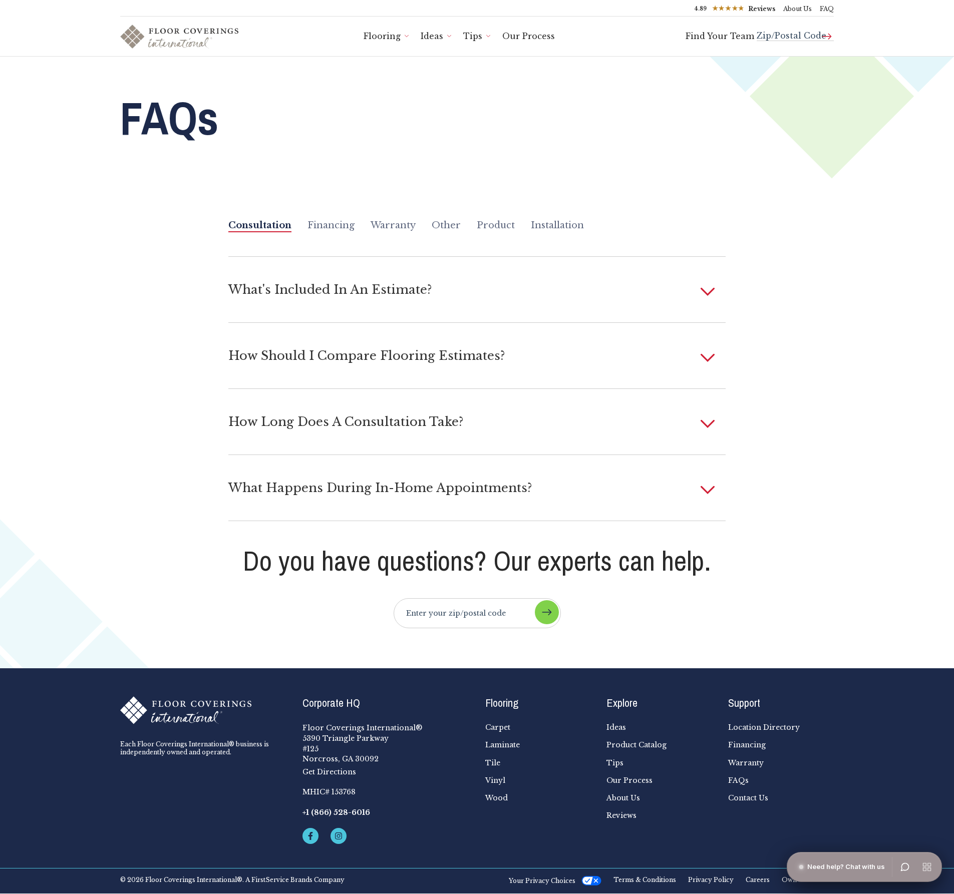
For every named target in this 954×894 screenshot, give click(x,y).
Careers (758, 880)
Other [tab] (446, 225)
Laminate (502, 744)
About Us (797, 9)
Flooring (382, 36)
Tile (492, 762)
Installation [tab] (557, 225)
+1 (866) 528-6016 (336, 812)
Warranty (746, 762)
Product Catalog (636, 744)
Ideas (432, 36)
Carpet (497, 727)
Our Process (528, 36)
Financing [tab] (331, 225)
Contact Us (748, 797)
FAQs (738, 780)
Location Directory (764, 727)
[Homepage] (203, 710)
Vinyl (495, 780)
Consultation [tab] (259, 225)
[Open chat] (904, 866)
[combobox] (795, 32)
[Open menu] (926, 866)
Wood (496, 797)
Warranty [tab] (393, 225)
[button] (477, 289)
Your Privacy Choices (542, 880)
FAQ (827, 9)
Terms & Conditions (644, 880)
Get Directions (329, 771)
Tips (472, 36)
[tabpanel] (477, 388)
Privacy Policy (711, 880)
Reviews (621, 815)
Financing (747, 744)
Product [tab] (496, 225)
